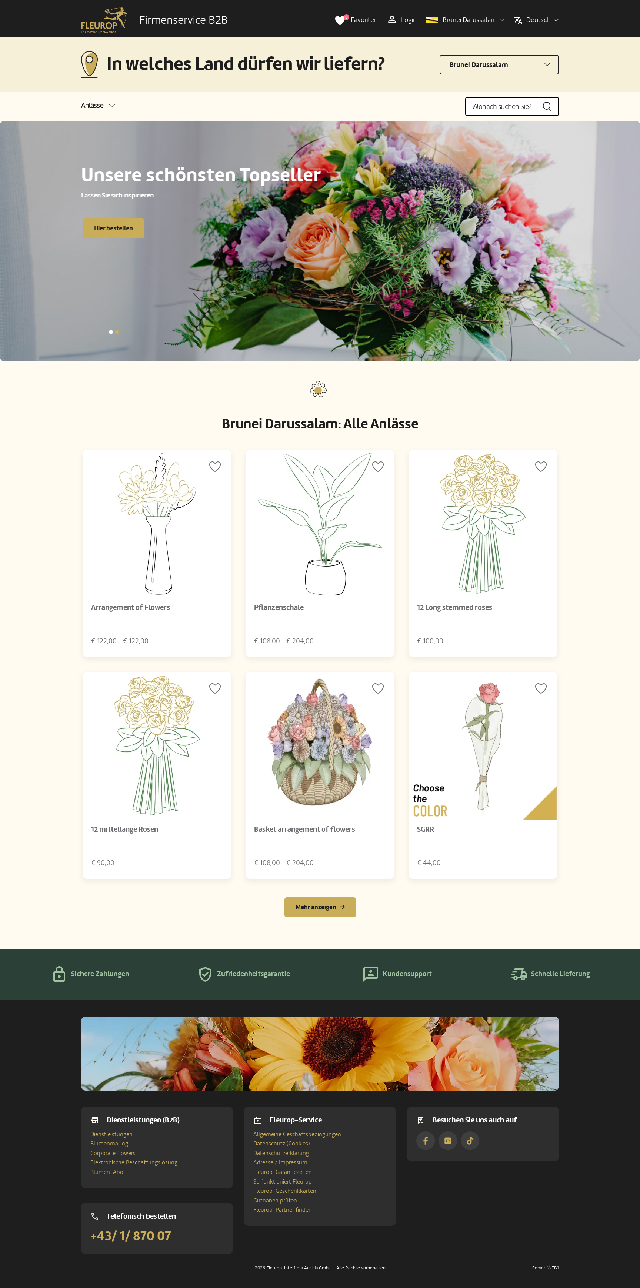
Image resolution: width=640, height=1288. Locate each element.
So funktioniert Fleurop (282, 1181)
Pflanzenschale (279, 607)
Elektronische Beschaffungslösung (133, 1162)
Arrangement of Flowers (130, 607)
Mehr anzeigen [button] (316, 907)
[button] (98, 105)
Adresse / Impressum (280, 1162)
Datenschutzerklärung (281, 1153)
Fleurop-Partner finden (282, 1210)
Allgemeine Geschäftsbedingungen (297, 1134)
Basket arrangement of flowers (304, 829)
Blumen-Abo (106, 1172)
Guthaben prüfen (275, 1200)
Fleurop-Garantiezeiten (282, 1172)
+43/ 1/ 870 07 (130, 1236)
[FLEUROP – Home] (104, 20)
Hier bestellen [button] (113, 228)
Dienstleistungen (111, 1134)
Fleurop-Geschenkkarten (284, 1191)
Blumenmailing (109, 1143)
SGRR (425, 829)
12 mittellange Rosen (124, 829)
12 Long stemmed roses (454, 607)
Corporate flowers (113, 1153)
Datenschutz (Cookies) (281, 1143)
